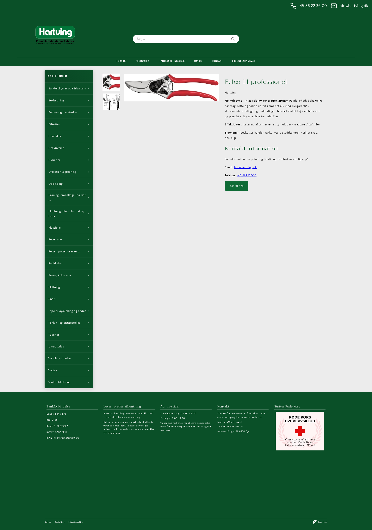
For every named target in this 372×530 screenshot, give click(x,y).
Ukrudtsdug (68, 346)
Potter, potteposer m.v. (68, 251)
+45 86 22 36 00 (312, 6)
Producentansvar (244, 61)
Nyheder (68, 160)
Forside (121, 61)
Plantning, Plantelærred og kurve (68, 213)
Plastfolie (68, 228)
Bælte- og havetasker (68, 112)
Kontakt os (236, 186)
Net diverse (68, 148)
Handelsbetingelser (171, 61)
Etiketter (68, 124)
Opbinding (68, 184)
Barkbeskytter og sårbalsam (68, 89)
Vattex (68, 370)
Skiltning (68, 287)
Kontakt (217, 61)
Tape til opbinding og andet (68, 311)
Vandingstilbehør (68, 358)
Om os (48, 522)
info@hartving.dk (353, 6)
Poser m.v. (68, 240)
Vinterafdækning (68, 382)
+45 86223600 (246, 175)
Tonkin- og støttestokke (68, 323)
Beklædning (68, 100)
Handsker (68, 136)
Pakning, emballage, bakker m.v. (68, 197)
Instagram (322, 522)
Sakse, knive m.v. (68, 275)
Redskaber (68, 263)
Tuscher (68, 335)
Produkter (142, 61)
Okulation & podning (68, 172)
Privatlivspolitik (75, 522)
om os (198, 61)
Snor (68, 299)
